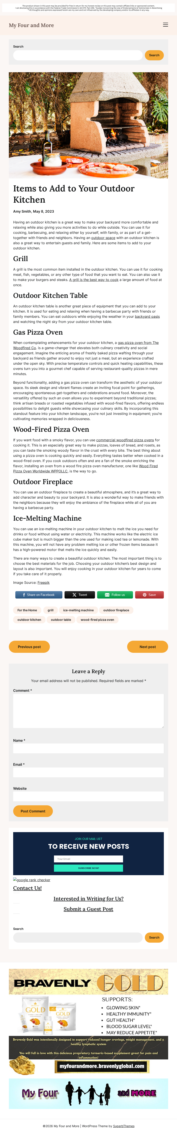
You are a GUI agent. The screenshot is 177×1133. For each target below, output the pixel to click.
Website (20, 788)
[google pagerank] (31, 880)
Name (19, 740)
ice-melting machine (78, 610)
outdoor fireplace (116, 610)
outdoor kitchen (29, 619)
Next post (148, 647)
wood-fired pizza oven (97, 619)
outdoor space (103, 238)
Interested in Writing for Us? (89, 898)
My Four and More (31, 25)
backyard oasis (147, 316)
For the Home (27, 610)
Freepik (44, 582)
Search (18, 46)
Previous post (29, 647)
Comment (22, 690)
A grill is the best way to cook (94, 280)
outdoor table (61, 619)
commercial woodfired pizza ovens (125, 440)
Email (19, 764)
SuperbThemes (123, 1126)
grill (51, 610)
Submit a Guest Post (88, 909)
